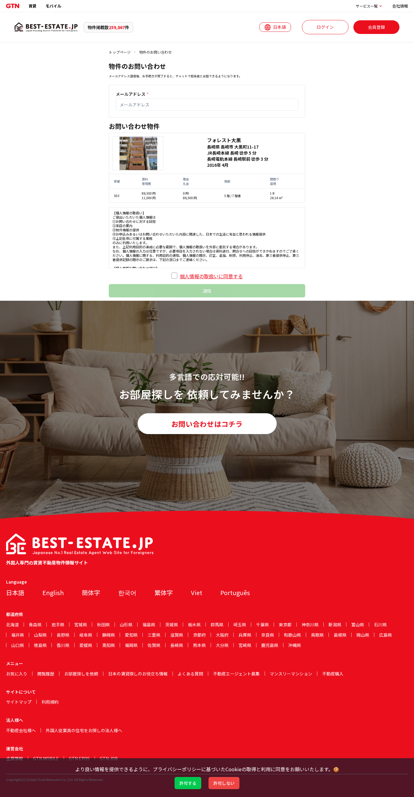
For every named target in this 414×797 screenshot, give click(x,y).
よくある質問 (190, 673)
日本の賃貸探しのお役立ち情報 (138, 673)
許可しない (224, 783)
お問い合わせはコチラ (207, 424)
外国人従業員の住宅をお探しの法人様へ (84, 730)
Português (235, 592)
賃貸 (32, 6)
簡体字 (91, 592)
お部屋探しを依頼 (81, 673)
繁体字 (164, 592)
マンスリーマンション (291, 673)
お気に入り (16, 673)
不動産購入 (332, 673)
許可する (187, 783)
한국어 (127, 592)
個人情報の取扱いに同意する (211, 276)
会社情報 (400, 6)
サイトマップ (19, 702)
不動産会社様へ (21, 730)
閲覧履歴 (45, 673)
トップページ (120, 52)
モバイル (53, 6)
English (53, 592)
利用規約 (50, 702)
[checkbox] (174, 276)
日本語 (15, 592)
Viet (196, 592)
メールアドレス (132, 94)
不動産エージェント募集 (236, 673)
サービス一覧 (367, 6)
